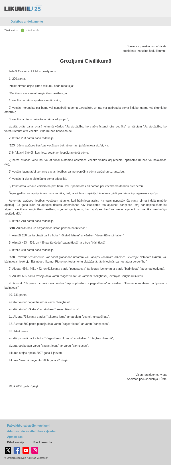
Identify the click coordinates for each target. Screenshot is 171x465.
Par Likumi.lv (42, 442)
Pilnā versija (15, 442)
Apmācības (14, 436)
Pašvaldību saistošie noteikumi (28, 425)
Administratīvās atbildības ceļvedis (31, 431)
